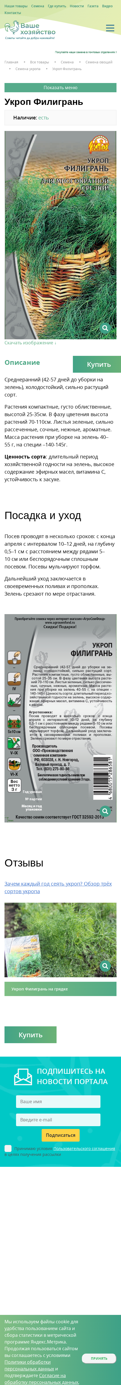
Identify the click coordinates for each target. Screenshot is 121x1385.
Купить (30, 1034)
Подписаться (60, 1135)
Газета (93, 6)
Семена (37, 6)
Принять (99, 1358)
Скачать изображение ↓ (31, 343)
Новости (77, 6)
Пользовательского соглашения (84, 1148)
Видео (107, 6)
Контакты (13, 12)
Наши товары (16, 6)
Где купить (57, 6)
